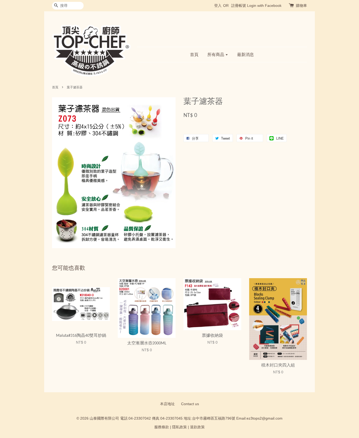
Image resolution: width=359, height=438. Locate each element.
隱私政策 (179, 427)
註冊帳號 (238, 5)
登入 (218, 5)
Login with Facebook (264, 5)
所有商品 (216, 54)
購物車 (301, 5)
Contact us (190, 404)
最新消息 (245, 54)
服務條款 (161, 427)
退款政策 (197, 427)
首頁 (194, 54)
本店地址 (167, 404)
